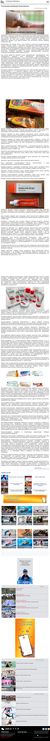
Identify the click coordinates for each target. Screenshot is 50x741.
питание (41, 47)
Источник (47, 468)
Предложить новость (5, 737)
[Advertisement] (25, 89)
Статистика (39, 738)
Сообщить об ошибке (37, 467)
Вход (44, 738)
